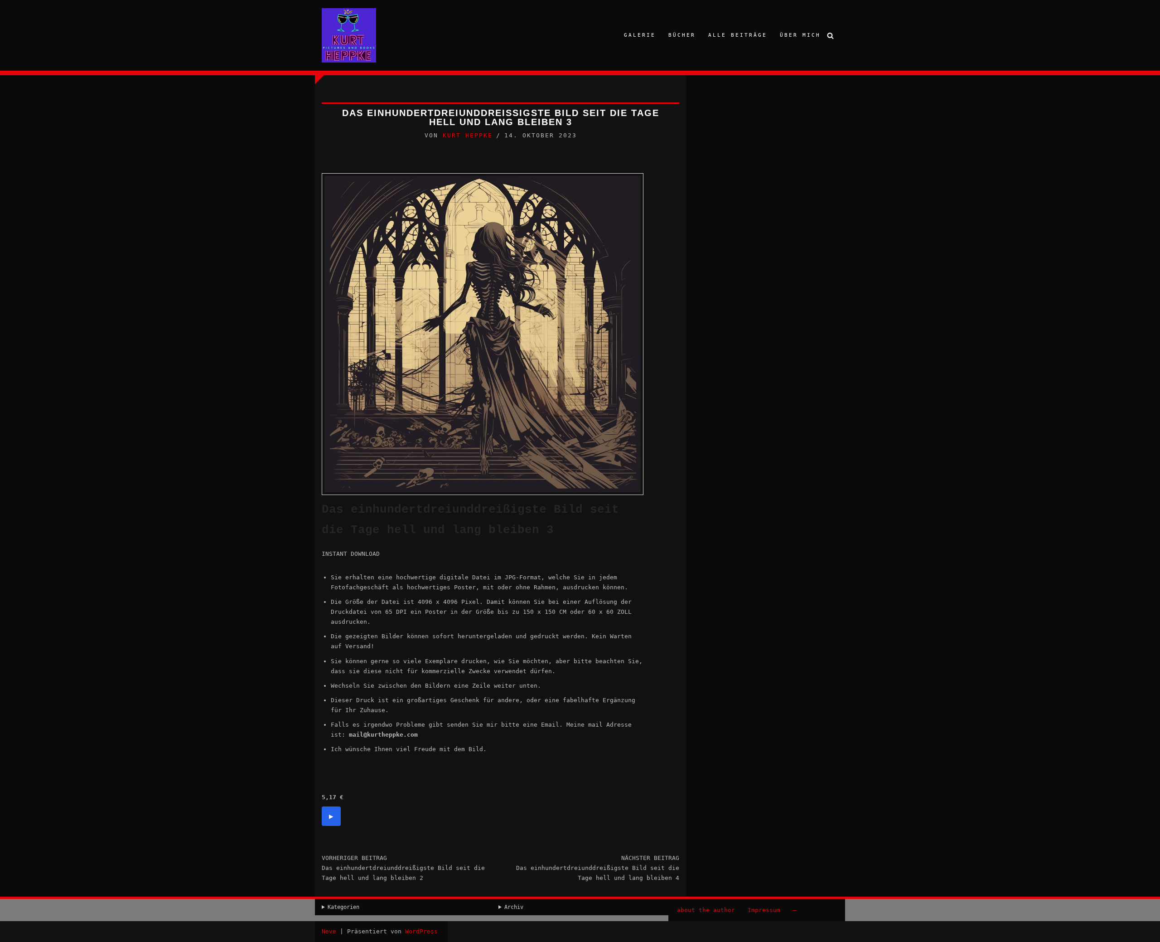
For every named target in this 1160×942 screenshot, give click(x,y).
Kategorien (343, 907)
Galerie (640, 35)
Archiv (513, 907)
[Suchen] (830, 35)
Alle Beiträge (737, 35)
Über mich (800, 35)
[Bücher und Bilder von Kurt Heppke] (349, 35)
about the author (706, 910)
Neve (329, 931)
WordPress (421, 931)
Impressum (764, 910)
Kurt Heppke (468, 135)
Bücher (682, 35)
